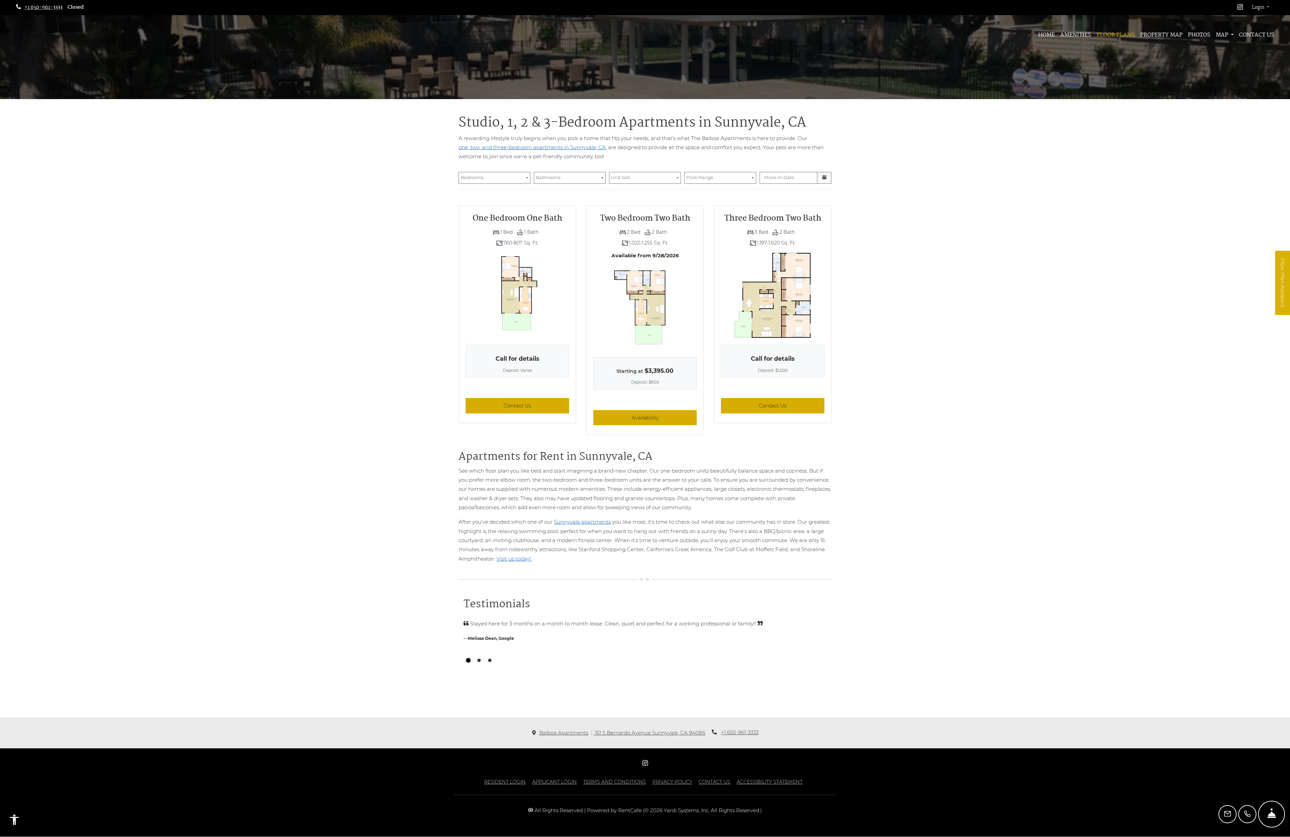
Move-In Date (779, 177)
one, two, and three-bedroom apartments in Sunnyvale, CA (532, 147)
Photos (1199, 35)
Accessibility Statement (770, 782)
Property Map (1161, 35)
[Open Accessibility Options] (14, 821)
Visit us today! (514, 559)
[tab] (468, 660)
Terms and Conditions (614, 782)
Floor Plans (1115, 35)
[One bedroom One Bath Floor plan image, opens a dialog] (517, 294)
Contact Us (1256, 35)
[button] (1260, 8)
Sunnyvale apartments (582, 522)
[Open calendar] (824, 178)
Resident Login (505, 782)
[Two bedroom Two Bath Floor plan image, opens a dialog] (645, 306)
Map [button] (1223, 35)
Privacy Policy (672, 782)
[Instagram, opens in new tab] (1240, 7)
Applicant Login (554, 782)
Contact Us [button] (536, 405)
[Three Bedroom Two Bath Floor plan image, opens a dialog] (773, 294)
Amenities (1075, 35)
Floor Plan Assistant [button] (1283, 286)
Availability (664, 417)
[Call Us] (1247, 814)
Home (1046, 35)
